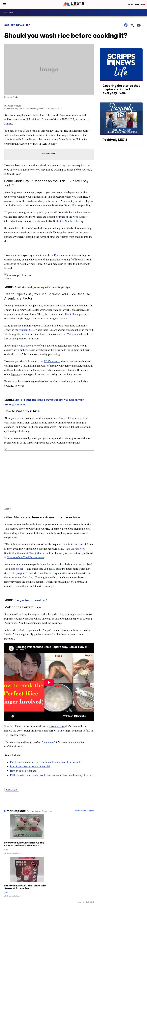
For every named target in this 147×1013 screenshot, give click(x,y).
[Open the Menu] (4, 4)
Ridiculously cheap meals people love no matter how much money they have (52, 775)
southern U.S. (26, 330)
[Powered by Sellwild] (90, 902)
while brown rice (28, 345)
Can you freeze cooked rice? (30, 600)
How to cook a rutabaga (23, 770)
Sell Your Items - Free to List (39, 811)
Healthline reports (75, 314)
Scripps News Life (17, 25)
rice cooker (17, 568)
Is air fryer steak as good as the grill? (30, 766)
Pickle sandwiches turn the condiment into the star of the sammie (45, 762)
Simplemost (48, 742)
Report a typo (11, 789)
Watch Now (135, 4)
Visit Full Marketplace (84, 811)
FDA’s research (52, 361)
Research (59, 255)
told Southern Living (71, 221)
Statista (8, 123)
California (72, 334)
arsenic (47, 325)
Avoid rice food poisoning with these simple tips (42, 287)
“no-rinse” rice (57, 726)
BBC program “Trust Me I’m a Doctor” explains (36, 573)
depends (15, 374)
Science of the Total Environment (25, 557)
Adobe (16, 97)
